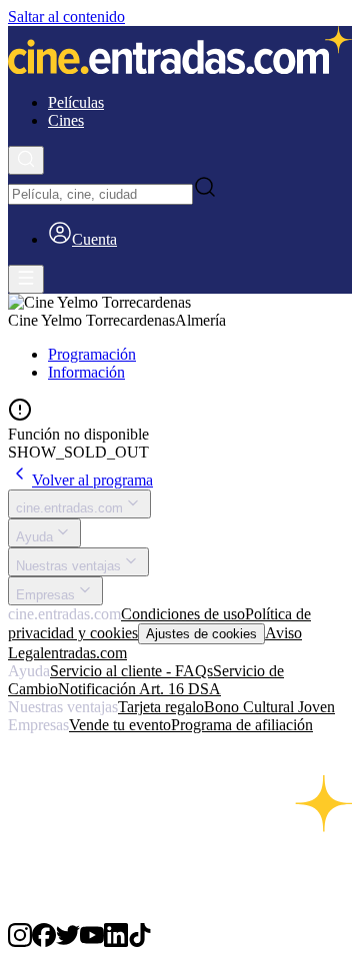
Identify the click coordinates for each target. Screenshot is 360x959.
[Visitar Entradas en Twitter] (68, 941)
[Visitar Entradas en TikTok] (140, 941)
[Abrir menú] (26, 279)
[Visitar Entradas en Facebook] (44, 941)
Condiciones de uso (183, 613)
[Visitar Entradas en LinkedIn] (116, 941)
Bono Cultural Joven (269, 706)
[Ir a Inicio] (180, 52)
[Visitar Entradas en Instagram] (20, 941)
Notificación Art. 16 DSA (139, 688)
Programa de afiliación (242, 724)
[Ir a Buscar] (26, 160)
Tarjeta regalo (161, 706)
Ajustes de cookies (201, 633)
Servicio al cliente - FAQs (131, 670)
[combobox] (100, 194)
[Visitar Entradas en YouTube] (92, 941)
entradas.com (85, 652)
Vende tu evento (120, 724)
